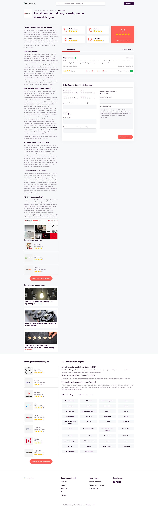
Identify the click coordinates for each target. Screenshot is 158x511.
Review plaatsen (125, 137)
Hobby (126, 416)
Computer (88, 421)
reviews (120, 387)
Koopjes (126, 441)
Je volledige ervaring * (106, 106)
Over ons (64, 481)
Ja (65, 114)
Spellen (89, 446)
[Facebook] (114, 482)
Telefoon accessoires (88, 441)
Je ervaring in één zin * (106, 97)
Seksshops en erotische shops (70, 422)
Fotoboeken (126, 436)
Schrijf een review (128, 49)
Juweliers (88, 406)
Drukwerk (70, 406)
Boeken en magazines (107, 401)
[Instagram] (119, 482)
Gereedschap (107, 416)
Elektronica (53, 10)
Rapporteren (129, 57)
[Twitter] (117, 482)
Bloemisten (107, 436)
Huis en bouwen (70, 416)
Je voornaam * (67, 117)
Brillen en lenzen (70, 451)
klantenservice (32, 100)
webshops (91, 378)
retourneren (53, 127)
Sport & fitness (70, 411)
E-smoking (89, 436)
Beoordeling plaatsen (95, 481)
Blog (62, 492)
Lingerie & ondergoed (70, 441)
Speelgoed (126, 421)
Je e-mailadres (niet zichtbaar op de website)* (75, 103)
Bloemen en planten (88, 428)
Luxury (70, 436)
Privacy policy (90, 505)
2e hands (70, 446)
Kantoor (70, 428)
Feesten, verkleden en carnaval (107, 429)
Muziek (107, 441)
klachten (42, 170)
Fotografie (89, 416)
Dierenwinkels (107, 406)
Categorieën (37, 10)
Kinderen (107, 411)
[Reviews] (30, 3)
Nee (71, 114)
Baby (126, 401)
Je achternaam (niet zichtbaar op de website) (75, 126)
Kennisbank (64, 488)
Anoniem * (66, 112)
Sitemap (63, 495)
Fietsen (126, 406)
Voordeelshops (126, 428)
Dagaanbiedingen (70, 401)
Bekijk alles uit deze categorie (41, 278)
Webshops (45, 10)
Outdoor (126, 411)
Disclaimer (82, 505)
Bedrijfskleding (107, 446)
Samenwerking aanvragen (97, 485)
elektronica (126, 378)
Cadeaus (107, 421)
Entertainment (89, 451)
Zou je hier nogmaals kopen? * (108, 91)
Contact (63, 485)
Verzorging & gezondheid (89, 411)
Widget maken (93, 488)
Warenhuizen (126, 446)
